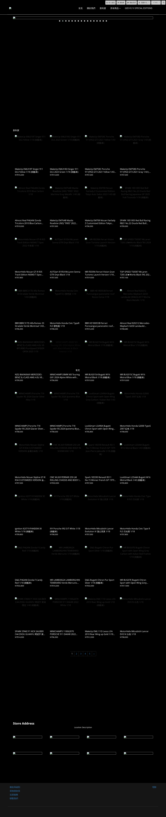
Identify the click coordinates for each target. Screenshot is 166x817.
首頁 (80, 8)
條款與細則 (15, 787)
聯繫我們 (14, 798)
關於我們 (91, 8)
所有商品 (114, 8)
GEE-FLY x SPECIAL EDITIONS (138, 8)
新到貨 (103, 8)
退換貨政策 (15, 790)
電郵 (154, 787)
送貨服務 (14, 794)
